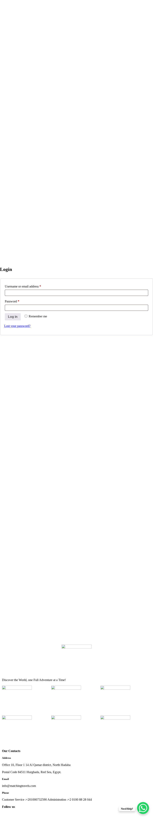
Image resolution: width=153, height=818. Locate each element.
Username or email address (28, 285)
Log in (13, 316)
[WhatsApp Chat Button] (143, 808)
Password (18, 300)
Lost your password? (17, 326)
